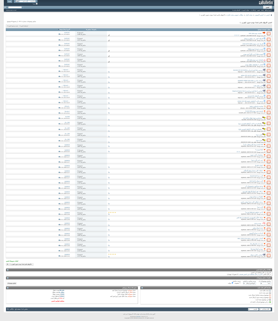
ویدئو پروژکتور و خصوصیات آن (254, 186)
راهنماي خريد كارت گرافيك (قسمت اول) (250, 129)
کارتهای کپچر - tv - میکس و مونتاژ (253, 38)
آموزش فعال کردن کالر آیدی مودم (253, 54)
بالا (7, 264)
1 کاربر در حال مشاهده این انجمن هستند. (251, 274)
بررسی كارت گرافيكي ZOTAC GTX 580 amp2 (250, 101)
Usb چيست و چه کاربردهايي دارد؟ (253, 144)
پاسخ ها (94, 29)
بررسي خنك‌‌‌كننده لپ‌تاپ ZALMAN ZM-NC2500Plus (248, 70)
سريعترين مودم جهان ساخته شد (252, 118)
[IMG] (62, 294)
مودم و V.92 (257, 223)
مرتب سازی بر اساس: (249, 281)
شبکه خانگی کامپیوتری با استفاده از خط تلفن (250, 217)
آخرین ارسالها (268, 10)
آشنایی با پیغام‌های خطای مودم (254, 64)
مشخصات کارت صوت (256, 155)
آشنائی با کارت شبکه (256, 255)
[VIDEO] (62, 296)
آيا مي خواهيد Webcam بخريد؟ (254, 212)
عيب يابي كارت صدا (257, 160)
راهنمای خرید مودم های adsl (255, 60)
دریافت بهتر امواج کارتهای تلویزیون (252, 191)
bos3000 (244, 119)
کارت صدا (259, 140)
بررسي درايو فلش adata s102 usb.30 (252, 75)
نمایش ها (88, 29)
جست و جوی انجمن (13, 26)
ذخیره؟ (34, 4)
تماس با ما (25, 309)
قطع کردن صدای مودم (256, 197)
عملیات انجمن (246, 10)
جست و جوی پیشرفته (11, 10)
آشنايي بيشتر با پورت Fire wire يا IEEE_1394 (250, 238)
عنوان (269, 29)
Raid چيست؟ (259, 150)
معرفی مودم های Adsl (255, 33)
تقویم (258, 10)
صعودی (237, 283)
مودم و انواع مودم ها (257, 249)
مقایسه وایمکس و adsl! (256, 106)
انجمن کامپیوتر (259, 15)
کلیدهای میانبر (237, 10)
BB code (62, 290)
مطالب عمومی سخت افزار (235, 15)
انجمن (267, 7)
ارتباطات (254, 10)
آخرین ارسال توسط (64, 29)
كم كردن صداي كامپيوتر (256, 233)
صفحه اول (18, 309)
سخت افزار (249, 15)
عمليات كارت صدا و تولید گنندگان (253, 170)
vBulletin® (138, 316)
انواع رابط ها (259, 165)
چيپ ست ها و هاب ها (256, 244)
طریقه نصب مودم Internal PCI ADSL (253, 44)
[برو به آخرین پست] (59, 34)
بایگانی (12, 309)
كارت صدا (259, 135)
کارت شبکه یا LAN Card (256, 181)
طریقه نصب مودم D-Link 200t (254, 111)
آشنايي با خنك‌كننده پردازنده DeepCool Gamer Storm (247, 91)
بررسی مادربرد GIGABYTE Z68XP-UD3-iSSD (250, 80)
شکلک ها (61, 292)
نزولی (230, 283)
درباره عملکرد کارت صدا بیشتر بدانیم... (251, 202)
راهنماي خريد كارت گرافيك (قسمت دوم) (250, 123)
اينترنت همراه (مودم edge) (255, 49)
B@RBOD (243, 146)
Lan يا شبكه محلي (258, 228)
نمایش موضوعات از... (264, 281)
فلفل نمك (253, 125)
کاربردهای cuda (258, 86)
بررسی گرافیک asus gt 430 (255, 96)
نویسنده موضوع (262, 29)
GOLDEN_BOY (242, 113)
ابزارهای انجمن (24, 26)
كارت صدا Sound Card (256, 176)
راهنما (9, 1)
